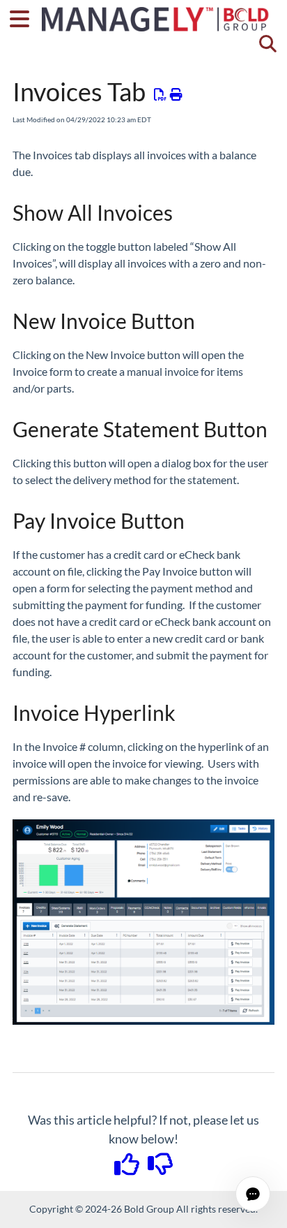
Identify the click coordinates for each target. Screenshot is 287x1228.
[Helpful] (128, 1168)
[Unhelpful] (160, 1168)
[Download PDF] (161, 94)
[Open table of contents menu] (24, 17)
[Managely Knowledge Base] (156, 12)
